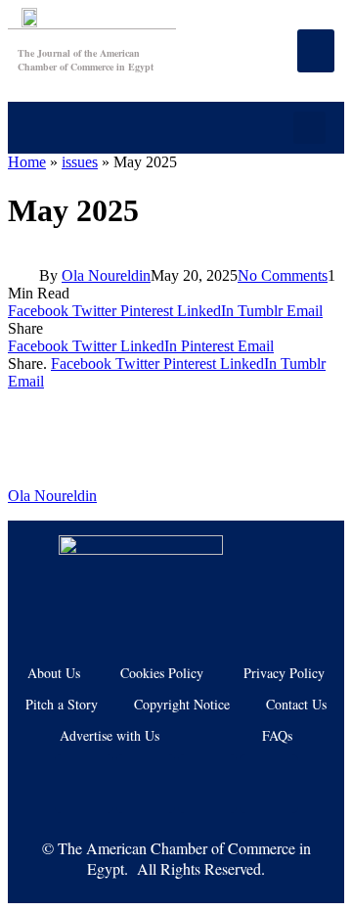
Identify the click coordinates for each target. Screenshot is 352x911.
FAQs (277, 735)
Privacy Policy (284, 672)
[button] (309, 128)
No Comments (283, 275)
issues (80, 162)
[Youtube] (145, 783)
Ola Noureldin (106, 275)
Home (27, 162)
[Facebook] (84, 783)
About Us (53, 672)
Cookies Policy (161, 672)
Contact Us (296, 704)
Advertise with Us (109, 735)
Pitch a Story (61, 704)
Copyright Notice (182, 704)
